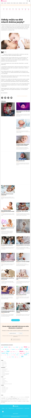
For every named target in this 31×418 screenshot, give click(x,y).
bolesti (4, 397)
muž (20, 398)
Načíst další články (16, 320)
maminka (27, 397)
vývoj (24, 401)
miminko (14, 398)
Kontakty (3, 408)
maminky (3, 398)
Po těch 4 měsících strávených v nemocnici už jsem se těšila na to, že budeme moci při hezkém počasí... (8, 265)
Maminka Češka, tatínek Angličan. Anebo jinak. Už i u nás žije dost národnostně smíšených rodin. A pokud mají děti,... (8, 248)
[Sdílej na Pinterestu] (8, 98)
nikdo (22, 398)
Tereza (26, 351)
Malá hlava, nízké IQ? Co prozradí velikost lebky (7, 194)
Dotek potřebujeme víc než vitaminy (23, 245)
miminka (10, 398)
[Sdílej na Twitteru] (5, 98)
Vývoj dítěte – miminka (5, 387)
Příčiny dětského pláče (20, 160)
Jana (25, 347)
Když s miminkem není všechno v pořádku (22, 312)
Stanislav (13, 353)
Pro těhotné (3, 375)
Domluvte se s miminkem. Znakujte (22, 261)
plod (25, 398)
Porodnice (3, 379)
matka (7, 398)
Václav (17, 354)
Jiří (22, 357)
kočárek (22, 397)
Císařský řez (3, 382)
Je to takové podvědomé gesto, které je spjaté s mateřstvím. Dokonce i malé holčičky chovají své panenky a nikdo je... (7, 282)
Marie (21, 351)
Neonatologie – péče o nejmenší (22, 211)
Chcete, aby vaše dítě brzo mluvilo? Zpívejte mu (7, 228)
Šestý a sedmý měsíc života (21, 294)
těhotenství (4, 401)
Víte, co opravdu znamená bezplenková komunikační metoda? (7, 211)
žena (4, 402)
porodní (17, 399)
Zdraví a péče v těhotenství (5, 373)
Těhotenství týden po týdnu (5, 371)
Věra (5, 349)
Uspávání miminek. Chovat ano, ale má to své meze (7, 279)
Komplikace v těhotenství (5, 374)
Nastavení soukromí (15, 413)
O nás (6, 408)
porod (11, 399)
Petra (14, 351)
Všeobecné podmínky (11, 408)
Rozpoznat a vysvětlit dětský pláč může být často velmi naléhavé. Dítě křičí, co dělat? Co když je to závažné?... (22, 164)
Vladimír (18, 353)
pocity (27, 398)
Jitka (18, 349)
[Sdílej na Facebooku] (2, 98)
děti (12, 397)
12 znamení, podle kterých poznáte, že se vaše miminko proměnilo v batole (23, 225)
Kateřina (21, 353)
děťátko (14, 397)
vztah (22, 401)
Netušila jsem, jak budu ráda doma (7, 261)
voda (17, 401)
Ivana (24, 351)
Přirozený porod (4, 380)
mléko (18, 398)
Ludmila (14, 347)
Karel (5, 351)
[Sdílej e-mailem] (11, 98)
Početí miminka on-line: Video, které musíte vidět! (23, 112)
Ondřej (24, 349)
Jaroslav (6, 347)
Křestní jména (4, 361)
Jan (26, 349)
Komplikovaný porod (5, 381)
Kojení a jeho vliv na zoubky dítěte (7, 294)
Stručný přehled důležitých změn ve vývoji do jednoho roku (7, 312)
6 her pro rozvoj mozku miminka (8, 108)
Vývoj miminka (18, 146)
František (13, 349)
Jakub (22, 347)
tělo (15, 401)
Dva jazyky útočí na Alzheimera (7, 245)
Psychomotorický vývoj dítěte (23, 229)
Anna (9, 347)
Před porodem (4, 378)
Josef (20, 349)
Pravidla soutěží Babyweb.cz (19, 408)
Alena (29, 347)
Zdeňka (16, 349)
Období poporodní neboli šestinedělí (7, 383)
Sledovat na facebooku (16, 339)
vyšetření (19, 401)
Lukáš (3, 349)
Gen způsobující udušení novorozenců (20, 128)
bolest (2, 397)
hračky (17, 397)
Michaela (11, 351)
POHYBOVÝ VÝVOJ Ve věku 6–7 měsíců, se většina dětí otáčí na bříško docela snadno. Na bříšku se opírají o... (22, 298)
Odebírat (20, 333)
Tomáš (3, 353)
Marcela (10, 349)
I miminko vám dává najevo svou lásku (22, 279)
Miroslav (27, 353)
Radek (11, 353)
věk (25, 401)
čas (2, 402)
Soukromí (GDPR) (27, 408)
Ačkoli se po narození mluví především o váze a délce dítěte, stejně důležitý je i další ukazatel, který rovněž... (8, 198)
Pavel (7, 353)
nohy (23, 398)
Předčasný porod (18, 313)
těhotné (8, 401)
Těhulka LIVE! (12, 401)
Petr (8, 351)
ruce (24, 399)
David (8, 349)
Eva (24, 353)
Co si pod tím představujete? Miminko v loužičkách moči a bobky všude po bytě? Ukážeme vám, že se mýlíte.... (7, 214)
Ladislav (15, 353)
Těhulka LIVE (2, 262)
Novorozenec (18, 212)
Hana (2, 351)
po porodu (7, 399)
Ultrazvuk (3, 372)
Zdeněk (17, 347)
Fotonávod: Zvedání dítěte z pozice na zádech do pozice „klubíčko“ (22, 145)
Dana (9, 353)
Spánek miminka (3, 280)
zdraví (28, 401)
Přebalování (2, 212)
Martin (25, 354)
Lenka (2, 347)
